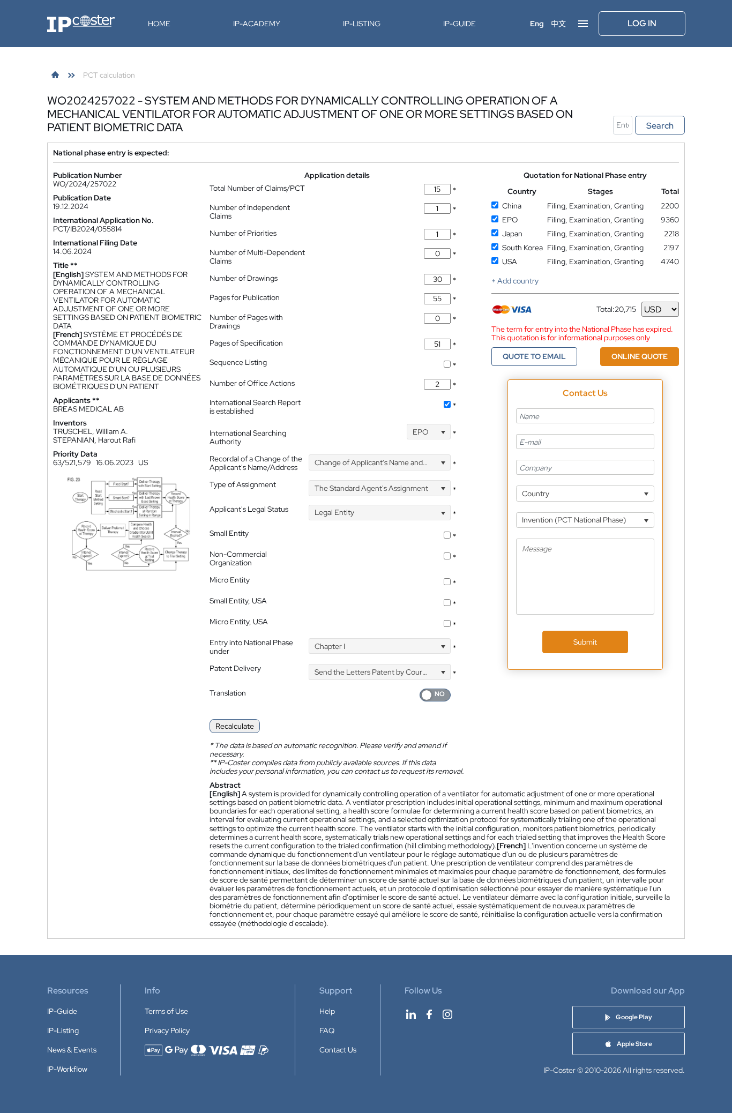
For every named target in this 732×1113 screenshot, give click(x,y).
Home (159, 23)
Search (660, 125)
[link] (55, 75)
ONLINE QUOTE (639, 356)
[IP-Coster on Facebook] (429, 1014)
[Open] (443, 431)
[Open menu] (583, 23)
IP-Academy (256, 23)
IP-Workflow (67, 1069)
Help (327, 1011)
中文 (558, 23)
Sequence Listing (238, 362)
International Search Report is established (255, 406)
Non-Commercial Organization (238, 558)
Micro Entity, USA (239, 621)
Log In (642, 23)
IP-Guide (459, 23)
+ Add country (515, 281)
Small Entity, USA (238, 600)
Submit (585, 642)
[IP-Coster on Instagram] (447, 1014)
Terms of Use (166, 1011)
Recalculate (234, 726)
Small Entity (229, 533)
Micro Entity (230, 580)
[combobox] (429, 431)
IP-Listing (361, 23)
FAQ (326, 1030)
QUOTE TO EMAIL (534, 356)
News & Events (71, 1050)
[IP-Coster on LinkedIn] (411, 1014)
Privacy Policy (167, 1030)
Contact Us (337, 1050)
